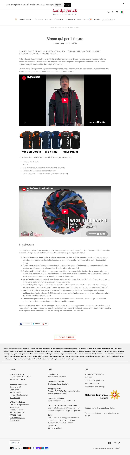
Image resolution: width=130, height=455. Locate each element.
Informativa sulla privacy (94, 386)
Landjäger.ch (103, 448)
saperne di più (56, 428)
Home (52, 27)
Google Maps (15, 397)
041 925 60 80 (15, 392)
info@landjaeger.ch (17, 417)
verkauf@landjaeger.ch (19, 395)
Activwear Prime (65, 157)
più (67, 384)
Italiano (14, 443)
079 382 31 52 (15, 415)
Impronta (88, 377)
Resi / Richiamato (92, 383)
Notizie (58, 27)
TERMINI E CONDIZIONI (94, 374)
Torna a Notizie (66, 337)
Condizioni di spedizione (94, 380)
